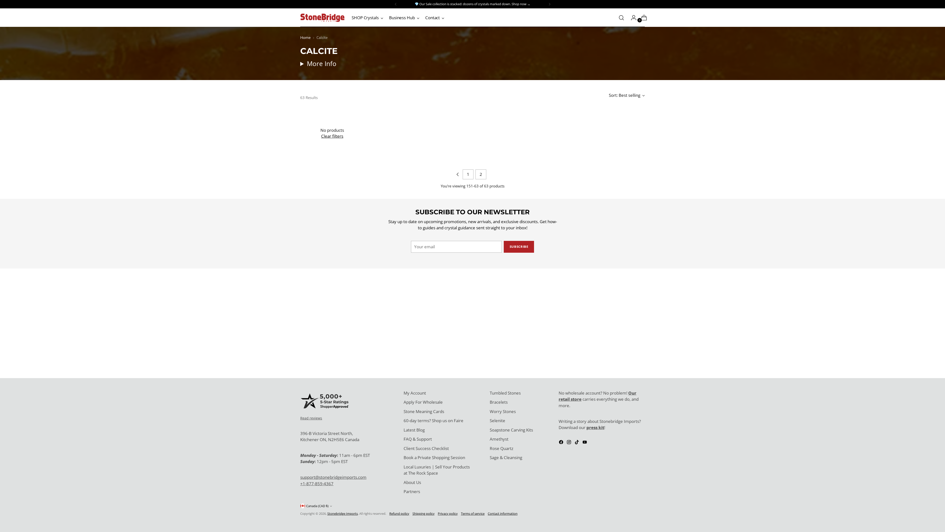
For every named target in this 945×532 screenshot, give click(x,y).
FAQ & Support (418, 439)
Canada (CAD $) (317, 506)
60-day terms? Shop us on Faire (433, 420)
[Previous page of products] (458, 174)
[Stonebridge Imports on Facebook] (562, 443)
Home (305, 37)
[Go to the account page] (632, 18)
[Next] (549, 4)
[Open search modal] (621, 18)
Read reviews (311, 418)
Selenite (497, 420)
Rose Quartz (501, 448)
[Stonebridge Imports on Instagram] (569, 443)
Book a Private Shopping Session (434, 457)
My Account (415, 393)
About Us (412, 482)
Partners (412, 491)
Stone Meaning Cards (424, 411)
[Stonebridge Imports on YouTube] (585, 443)
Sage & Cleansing (506, 457)
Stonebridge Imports (342, 513)
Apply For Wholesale (423, 402)
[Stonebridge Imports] (322, 18)
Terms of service (473, 513)
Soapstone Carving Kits (511, 430)
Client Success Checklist (426, 448)
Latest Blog (414, 430)
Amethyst (499, 439)
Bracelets (499, 402)
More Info (321, 63)
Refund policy (399, 513)
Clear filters (332, 136)
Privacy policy (448, 513)
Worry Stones (503, 411)
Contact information (503, 513)
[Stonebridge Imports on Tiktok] (577, 443)
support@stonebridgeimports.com (333, 477)
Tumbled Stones (505, 393)
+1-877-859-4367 (316, 483)
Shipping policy (423, 513)
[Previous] (395, 4)
